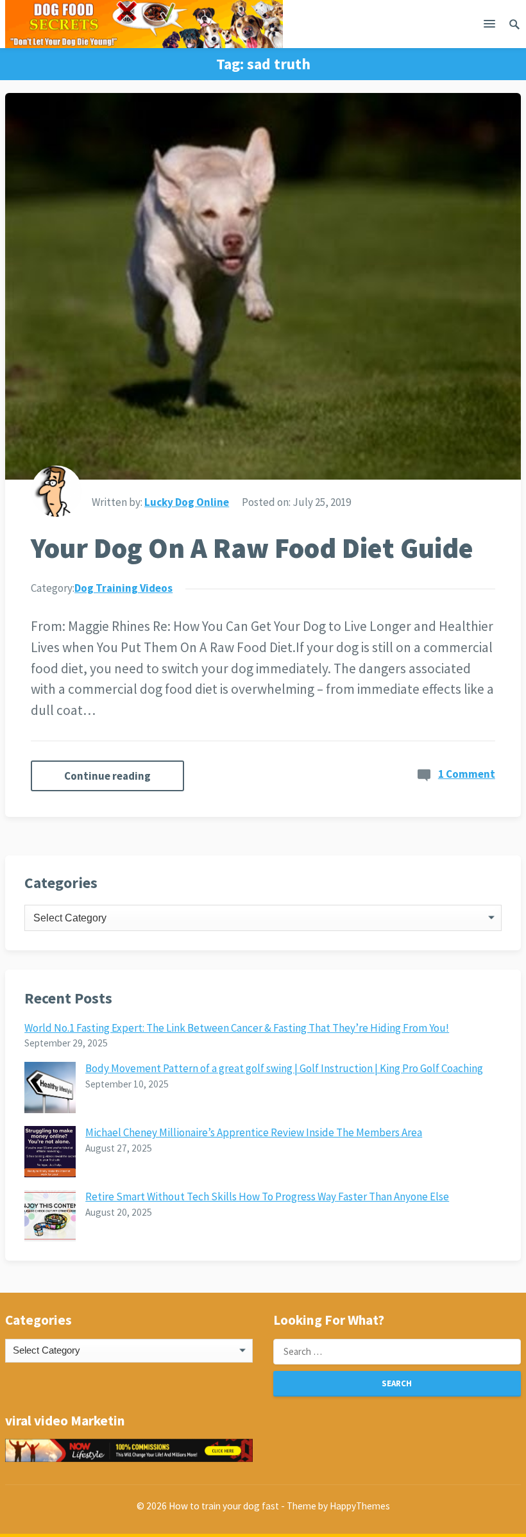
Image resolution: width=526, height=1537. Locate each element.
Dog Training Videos (123, 588)
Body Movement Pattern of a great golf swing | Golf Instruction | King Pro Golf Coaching (284, 1068)
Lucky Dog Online (186, 502)
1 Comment (466, 774)
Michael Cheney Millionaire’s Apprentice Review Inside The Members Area (253, 1132)
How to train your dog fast (224, 1506)
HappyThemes (360, 1506)
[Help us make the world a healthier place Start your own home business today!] (129, 1450)
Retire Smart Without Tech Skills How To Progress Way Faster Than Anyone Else (267, 1196)
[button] (489, 26)
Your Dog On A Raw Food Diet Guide (252, 548)
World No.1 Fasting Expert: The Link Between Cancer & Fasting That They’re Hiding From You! (236, 1028)
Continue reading (107, 776)
